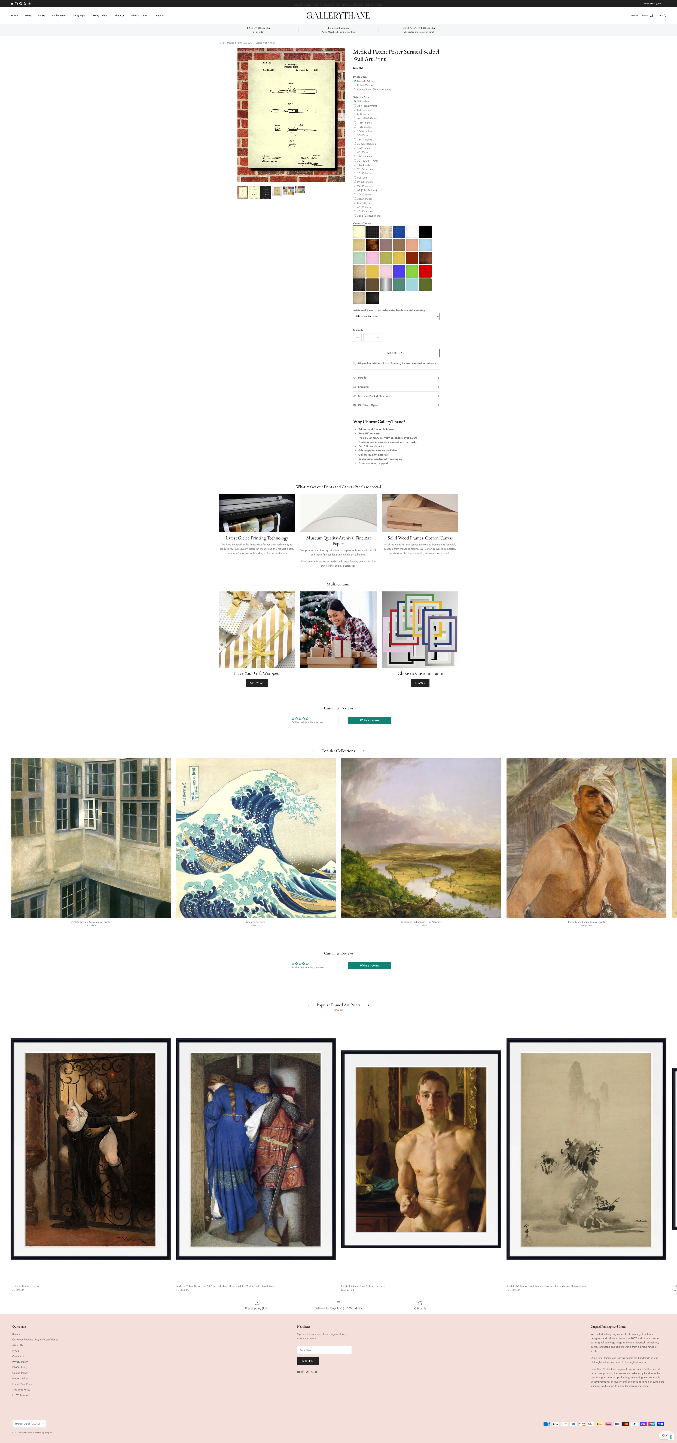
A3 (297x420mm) (367, 144)
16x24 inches (364, 156)
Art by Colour (99, 15)
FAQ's (15, 1351)
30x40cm (362, 135)
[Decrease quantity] (357, 337)
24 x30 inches (365, 182)
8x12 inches (364, 114)
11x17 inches (364, 127)
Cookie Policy (20, 1373)
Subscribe (308, 1361)
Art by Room (59, 15)
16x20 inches (364, 148)
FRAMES (420, 682)
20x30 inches (365, 173)
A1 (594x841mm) (367, 190)
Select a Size (361, 97)
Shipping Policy (21, 1390)
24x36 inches (365, 186)
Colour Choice (362, 223)
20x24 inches (365, 169)
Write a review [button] (369, 720)
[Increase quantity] (378, 337)
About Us (119, 15)
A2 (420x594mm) (367, 161)
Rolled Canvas (365, 85)
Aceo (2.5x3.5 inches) (369, 216)
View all (338, 1010)
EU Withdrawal (20, 1395)
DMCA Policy (19, 1367)
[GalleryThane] (338, 15)
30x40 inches (365, 195)
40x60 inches (365, 211)
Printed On (360, 77)
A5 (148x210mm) (367, 106)
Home (221, 42)
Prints (28, 15)
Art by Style (79, 15)
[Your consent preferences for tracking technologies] (670, 1436)
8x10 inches (364, 110)
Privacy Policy (20, 1362)
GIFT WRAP (256, 682)
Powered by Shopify (42, 1432)
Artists (41, 15)
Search (16, 1334)
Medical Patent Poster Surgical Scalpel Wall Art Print (251, 42)
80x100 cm (363, 203)
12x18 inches (364, 140)
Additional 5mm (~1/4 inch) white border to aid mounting (389, 310)
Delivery (159, 15)
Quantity (358, 330)
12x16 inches (364, 131)
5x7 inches (363, 101)
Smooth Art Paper (367, 81)
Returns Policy (20, 1378)
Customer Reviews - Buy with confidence (35, 1339)
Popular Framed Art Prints (338, 1005)
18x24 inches (364, 165)
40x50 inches (365, 207)
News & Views (139, 15)
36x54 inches (364, 199)
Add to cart (396, 353)
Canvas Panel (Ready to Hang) (374, 89)
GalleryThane (26, 1432)
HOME (14, 15)
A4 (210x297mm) (367, 118)
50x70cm (362, 178)
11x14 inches (364, 123)
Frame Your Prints (22, 1384)
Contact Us (18, 1356)
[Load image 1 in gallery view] (291, 115)
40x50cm (362, 152)
